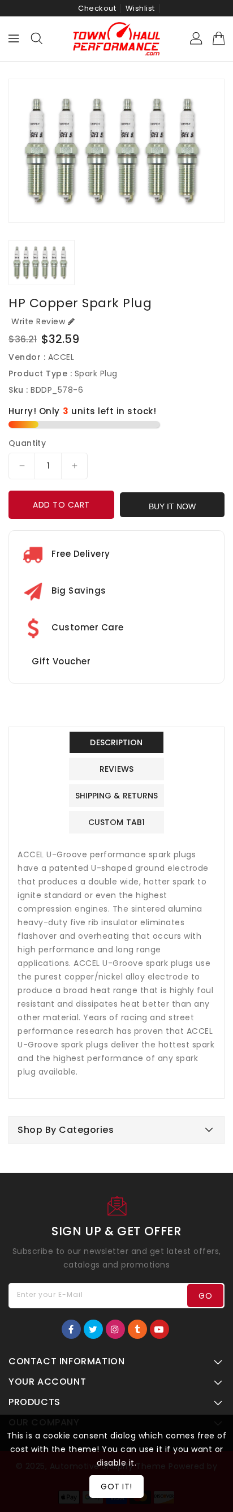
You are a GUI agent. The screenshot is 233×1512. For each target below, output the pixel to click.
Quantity (27, 443)
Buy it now (172, 506)
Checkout (97, 8)
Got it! (116, 1486)
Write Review (38, 321)
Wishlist (140, 8)
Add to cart (61, 504)
